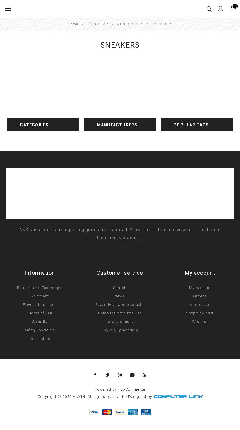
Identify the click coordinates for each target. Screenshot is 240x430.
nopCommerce (131, 389)
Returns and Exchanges (40, 287)
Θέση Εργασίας (40, 330)
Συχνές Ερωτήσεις (119, 330)
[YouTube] (132, 375)
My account (200, 287)
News (119, 296)
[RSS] (144, 375)
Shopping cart (200, 313)
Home (73, 24)
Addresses (200, 304)
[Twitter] (107, 375)
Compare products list (119, 313)
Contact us (40, 338)
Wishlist (200, 321)
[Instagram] (120, 375)
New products (120, 321)
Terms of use (40, 313)
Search (119, 287)
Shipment (40, 296)
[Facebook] (95, 375)
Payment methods (40, 304)
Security (40, 321)
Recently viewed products (119, 304)
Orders (200, 296)
